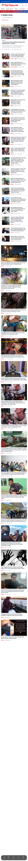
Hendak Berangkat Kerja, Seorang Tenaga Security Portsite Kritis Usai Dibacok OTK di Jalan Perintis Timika (17, 72)
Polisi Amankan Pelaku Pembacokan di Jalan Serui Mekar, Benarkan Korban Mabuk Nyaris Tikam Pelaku (17, 129)
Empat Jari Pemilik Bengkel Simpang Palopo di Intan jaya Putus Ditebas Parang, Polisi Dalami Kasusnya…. (18, 190)
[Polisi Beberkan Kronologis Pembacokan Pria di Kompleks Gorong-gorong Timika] (6, 112)
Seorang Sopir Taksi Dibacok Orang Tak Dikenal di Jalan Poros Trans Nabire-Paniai (18, 55)
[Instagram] (24, 1)
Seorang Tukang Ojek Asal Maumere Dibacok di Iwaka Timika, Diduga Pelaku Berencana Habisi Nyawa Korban (17, 220)
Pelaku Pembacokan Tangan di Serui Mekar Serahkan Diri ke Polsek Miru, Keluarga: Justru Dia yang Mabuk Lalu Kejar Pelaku (18, 140)
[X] (22, 1)
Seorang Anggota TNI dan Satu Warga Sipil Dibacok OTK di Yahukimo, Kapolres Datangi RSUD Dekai (18, 170)
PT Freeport (22, 9)
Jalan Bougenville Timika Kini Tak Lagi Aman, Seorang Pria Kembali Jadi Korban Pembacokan (18, 119)
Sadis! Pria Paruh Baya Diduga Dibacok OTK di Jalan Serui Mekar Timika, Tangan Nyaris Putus (18, 150)
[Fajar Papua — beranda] (10, 5)
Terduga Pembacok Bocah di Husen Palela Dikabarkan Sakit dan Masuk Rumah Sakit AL (18, 229)
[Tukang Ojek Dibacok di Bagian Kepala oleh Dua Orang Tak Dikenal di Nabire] (6, 65)
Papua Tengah (9, 9)
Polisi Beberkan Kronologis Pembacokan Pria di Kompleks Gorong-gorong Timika (18, 111)
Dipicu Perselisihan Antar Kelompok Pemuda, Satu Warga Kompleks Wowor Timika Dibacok (17, 82)
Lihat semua (5, 20)
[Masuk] (25, 5)
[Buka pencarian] (22, 5)
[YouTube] (26, 1)
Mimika (3, 9)
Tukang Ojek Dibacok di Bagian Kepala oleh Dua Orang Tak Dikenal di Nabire (18, 64)
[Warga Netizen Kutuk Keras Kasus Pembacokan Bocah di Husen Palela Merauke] (6, 239)
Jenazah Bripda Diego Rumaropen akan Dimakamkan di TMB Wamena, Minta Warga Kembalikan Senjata (18, 199)
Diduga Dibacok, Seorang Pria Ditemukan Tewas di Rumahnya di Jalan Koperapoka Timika (18, 101)
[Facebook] (19, 1)
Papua (16, 9)
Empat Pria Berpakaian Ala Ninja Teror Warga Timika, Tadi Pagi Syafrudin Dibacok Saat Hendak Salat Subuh (18, 180)
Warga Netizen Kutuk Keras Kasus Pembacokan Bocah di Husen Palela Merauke (18, 238)
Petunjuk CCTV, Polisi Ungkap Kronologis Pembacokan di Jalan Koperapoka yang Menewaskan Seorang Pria (18, 92)
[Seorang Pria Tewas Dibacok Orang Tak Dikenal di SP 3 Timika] (14, 31)
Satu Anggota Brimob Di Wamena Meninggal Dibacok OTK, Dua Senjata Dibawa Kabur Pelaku (18, 209)
